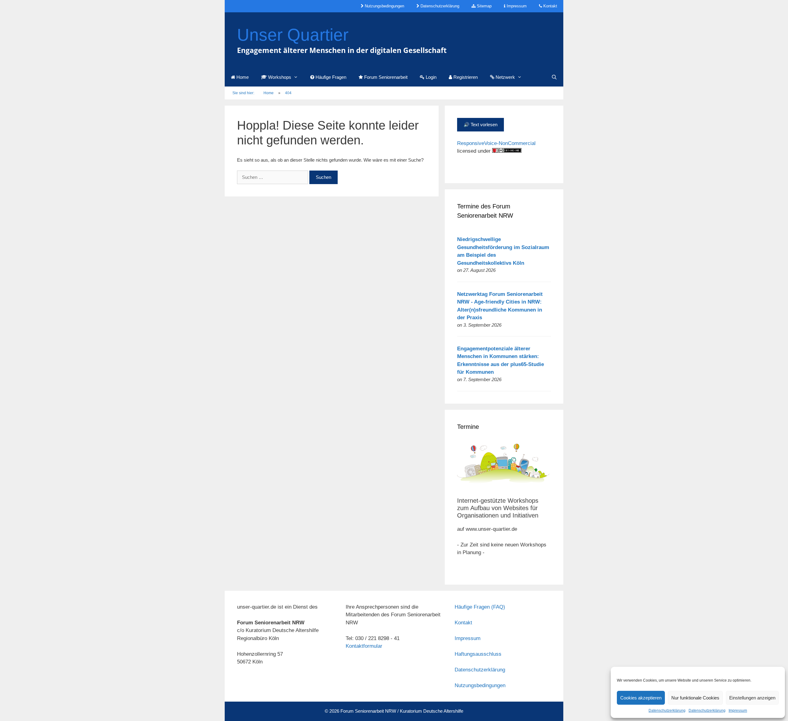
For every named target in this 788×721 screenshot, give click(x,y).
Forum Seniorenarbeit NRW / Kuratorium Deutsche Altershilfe (401, 711)
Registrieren (465, 77)
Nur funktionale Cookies (695, 697)
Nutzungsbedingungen (384, 6)
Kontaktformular (364, 646)
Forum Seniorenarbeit (385, 77)
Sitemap (484, 6)
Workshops (279, 77)
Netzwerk (504, 77)
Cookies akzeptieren (640, 697)
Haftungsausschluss (478, 654)
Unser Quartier (292, 34)
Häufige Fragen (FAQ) (480, 607)
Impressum (738, 710)
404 (288, 93)
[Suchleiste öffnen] (554, 77)
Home (242, 77)
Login (430, 77)
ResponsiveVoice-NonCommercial (496, 143)
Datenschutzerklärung (667, 710)
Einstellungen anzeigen (752, 697)
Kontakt (549, 6)
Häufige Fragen (330, 77)
